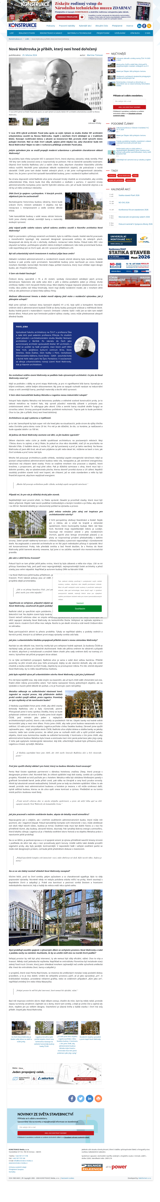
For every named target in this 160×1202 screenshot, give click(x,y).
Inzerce (129, 25)
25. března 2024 (29, 55)
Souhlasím (80, 608)
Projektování (103, 33)
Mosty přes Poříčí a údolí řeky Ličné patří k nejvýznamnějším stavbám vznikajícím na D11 (132, 65)
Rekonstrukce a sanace (51, 33)
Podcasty (50, 25)
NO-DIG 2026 (124, 202)
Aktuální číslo (101, 25)
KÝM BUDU (135, 33)
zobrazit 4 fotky (94, 123)
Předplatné (117, 25)
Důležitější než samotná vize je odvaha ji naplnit (133, 160)
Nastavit (80, 603)
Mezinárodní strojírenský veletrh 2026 (134, 217)
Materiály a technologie (79, 33)
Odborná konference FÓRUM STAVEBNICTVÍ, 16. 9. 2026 (132, 129)
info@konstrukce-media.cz (23, 1161)
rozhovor (112, 176)
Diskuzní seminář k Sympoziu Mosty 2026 (135, 224)
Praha (135, 176)
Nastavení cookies (67, 1178)
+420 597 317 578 (21, 1156)
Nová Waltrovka (124, 176)
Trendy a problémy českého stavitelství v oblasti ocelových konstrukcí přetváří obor (133, 142)
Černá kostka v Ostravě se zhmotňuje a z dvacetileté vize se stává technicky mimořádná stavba (133, 84)
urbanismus (130, 180)
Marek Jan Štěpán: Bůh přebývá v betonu (131, 71)
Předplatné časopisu (16, 1169)
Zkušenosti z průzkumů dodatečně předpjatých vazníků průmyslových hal (133, 77)
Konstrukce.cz (15, 39)
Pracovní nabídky (67, 25)
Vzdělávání (120, 33)
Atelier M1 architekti (116, 180)
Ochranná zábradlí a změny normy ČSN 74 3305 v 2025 (133, 59)
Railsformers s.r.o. (145, 1178)
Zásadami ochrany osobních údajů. (77, 1137)
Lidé (11, 33)
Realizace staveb (27, 33)
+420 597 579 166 (18, 1158)
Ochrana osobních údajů (17, 1167)
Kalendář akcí (85, 25)
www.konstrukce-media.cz (18, 1163)
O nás (147, 33)
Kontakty (12, 1172)
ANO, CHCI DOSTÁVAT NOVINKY (56, 1133)
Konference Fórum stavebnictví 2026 (133, 209)
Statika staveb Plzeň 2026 (129, 195)
